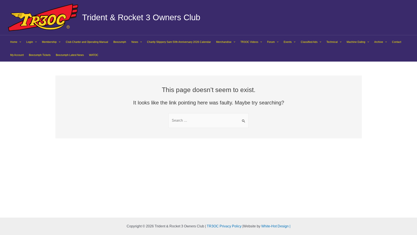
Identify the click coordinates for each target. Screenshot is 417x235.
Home (13, 42)
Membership (49, 42)
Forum (271, 42)
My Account (17, 55)
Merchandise (224, 42)
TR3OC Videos (249, 42)
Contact (396, 42)
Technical (332, 42)
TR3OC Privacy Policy (224, 226)
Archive (378, 42)
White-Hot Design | (275, 226)
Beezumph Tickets (40, 55)
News (134, 42)
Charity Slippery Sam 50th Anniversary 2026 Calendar (179, 42)
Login (29, 42)
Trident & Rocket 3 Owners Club (141, 17)
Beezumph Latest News (70, 55)
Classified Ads (309, 42)
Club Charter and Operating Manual (87, 42)
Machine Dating (356, 42)
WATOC (93, 55)
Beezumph (119, 42)
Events (288, 42)
